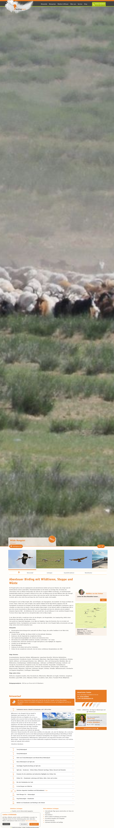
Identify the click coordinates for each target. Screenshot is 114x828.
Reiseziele (44, 4)
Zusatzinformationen (69, 573)
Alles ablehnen (24, 824)
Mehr (103, 600)
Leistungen (49, 573)
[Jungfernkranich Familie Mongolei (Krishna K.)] (50, 559)
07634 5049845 (100, 4)
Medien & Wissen (63, 4)
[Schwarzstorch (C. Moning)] (22, 559)
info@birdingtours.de (87, 698)
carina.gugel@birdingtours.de (94, 720)
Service (80, 4)
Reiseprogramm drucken (90, 728)
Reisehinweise (88, 573)
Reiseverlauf (30, 573)
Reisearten (52, 4)
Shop (85, 4)
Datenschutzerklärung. (31, 820)
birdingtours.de (17, 546)
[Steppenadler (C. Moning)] (78, 559)
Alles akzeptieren (34, 824)
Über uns (73, 4)
